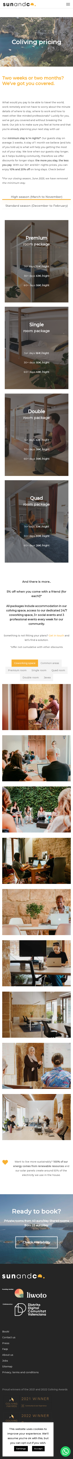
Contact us (8, 1337)
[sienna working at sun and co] (36, 912)
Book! (5, 1331)
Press (5, 1343)
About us (7, 1354)
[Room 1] (36, 861)
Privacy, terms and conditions (20, 1372)
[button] (68, 4)
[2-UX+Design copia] (36, 707)
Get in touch (56, 635)
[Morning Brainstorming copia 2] (36, 809)
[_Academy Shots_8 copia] (36, 758)
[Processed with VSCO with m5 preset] (36, 963)
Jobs (5, 1360)
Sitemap (7, 1366)
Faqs (5, 1349)
